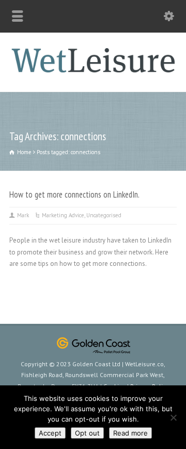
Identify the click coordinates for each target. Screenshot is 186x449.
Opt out (87, 433)
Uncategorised (103, 215)
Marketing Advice (63, 215)
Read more (130, 433)
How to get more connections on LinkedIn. (74, 194)
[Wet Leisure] (93, 70)
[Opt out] (173, 417)
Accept (50, 433)
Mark (23, 215)
